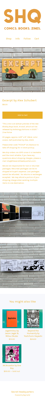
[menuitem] (9, 38)
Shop (9, 38)
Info (17, 38)
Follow (27, 38)
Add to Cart (22, 115)
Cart (36, 38)
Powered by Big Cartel (22, 395)
